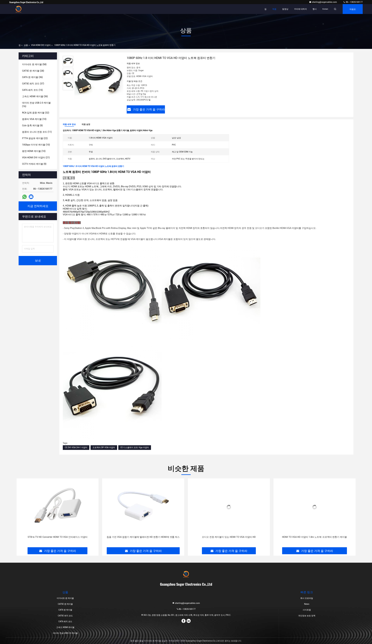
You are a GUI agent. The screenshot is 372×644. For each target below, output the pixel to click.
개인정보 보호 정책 (306, 615)
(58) (34, 64)
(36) (32, 77)
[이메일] (31, 197)
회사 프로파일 (306, 598)
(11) (37, 132)
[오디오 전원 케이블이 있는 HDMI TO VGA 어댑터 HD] (143, 507)
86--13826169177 (354, 2)
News (306, 604)
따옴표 (353, 8)
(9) (32, 125)
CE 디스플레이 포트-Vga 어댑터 (134, 447)
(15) (32, 90)
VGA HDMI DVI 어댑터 (41, 45)
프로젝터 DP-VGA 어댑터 (104, 447)
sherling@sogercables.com (324, 2)
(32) (35, 112)
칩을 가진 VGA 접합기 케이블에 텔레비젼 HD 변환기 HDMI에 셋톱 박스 (57, 537)
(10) (34, 119)
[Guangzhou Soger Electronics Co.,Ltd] (18, 9)
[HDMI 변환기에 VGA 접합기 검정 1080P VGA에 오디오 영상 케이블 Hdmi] (314, 507)
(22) (35, 138)
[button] (21, 514)
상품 (26, 45)
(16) (36, 104)
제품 (274, 9)
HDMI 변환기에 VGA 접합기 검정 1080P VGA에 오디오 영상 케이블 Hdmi (314, 537)
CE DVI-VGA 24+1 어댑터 (76, 447)
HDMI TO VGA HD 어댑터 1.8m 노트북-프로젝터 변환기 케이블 (228, 537)
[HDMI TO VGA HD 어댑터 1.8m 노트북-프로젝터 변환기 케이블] (229, 507)
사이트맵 (307, 610)
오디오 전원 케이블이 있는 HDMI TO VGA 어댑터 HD (143, 537)
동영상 (285, 9)
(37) (33, 83)
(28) (33, 70)
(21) (36, 157)
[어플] (24, 197)
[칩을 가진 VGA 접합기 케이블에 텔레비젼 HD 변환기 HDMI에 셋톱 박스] (57, 507)
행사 (315, 9)
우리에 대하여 (300, 9)
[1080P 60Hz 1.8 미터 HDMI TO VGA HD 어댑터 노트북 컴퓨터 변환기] (98, 80)
